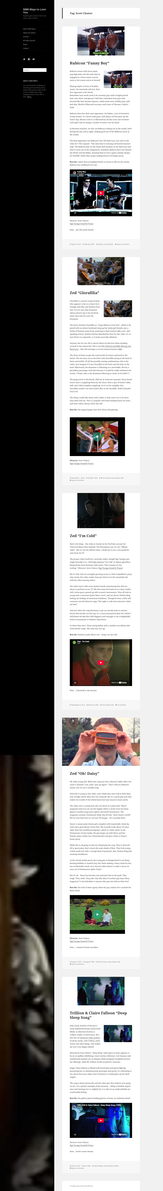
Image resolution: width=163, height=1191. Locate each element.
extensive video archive (90, 1038)
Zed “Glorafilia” (84, 292)
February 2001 (89, 244)
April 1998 (86, 1166)
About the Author (29, 33)
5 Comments (121, 705)
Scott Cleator (108, 244)
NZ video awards (29, 40)
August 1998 (89, 962)
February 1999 (93, 705)
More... (29, 97)
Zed (122, 478)
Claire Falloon (98, 1166)
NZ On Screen (105, 478)
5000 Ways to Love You (34, 11)
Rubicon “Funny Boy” (89, 62)
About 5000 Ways (29, 29)
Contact (26, 48)
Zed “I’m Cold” (83, 535)
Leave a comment (123, 244)
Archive (26, 37)
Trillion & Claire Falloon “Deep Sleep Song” (98, 1015)
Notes (25, 44)
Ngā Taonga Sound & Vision (81, 223)
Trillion (116, 1166)
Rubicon (100, 244)
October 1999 (92, 478)
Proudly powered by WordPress (81, 1186)
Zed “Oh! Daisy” (84, 773)
